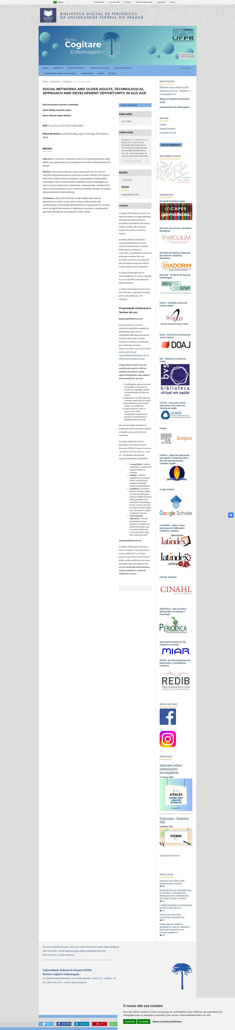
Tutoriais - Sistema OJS (174, 820)
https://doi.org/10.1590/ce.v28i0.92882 (65, 125)
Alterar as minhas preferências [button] (167, 1021)
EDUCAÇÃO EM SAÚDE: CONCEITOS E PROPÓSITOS (172, 916)
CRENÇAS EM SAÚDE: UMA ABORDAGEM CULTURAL (172, 882)
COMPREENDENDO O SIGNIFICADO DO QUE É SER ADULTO (176, 906)
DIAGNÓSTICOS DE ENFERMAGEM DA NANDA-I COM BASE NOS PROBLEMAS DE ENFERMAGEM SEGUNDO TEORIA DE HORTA (175, 894)
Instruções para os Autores (60, 73)
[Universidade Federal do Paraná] (176, 90)
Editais (112, 73)
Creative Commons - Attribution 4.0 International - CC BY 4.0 (135, 451)
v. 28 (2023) (66, 82)
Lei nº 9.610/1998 (127, 279)
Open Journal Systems (170, 855)
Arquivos (58, 68)
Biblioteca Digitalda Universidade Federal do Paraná (102, 15)
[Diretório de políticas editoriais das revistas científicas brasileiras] (176, 265)
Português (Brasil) (168, 132)
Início (46, 82)
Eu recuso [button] (143, 1021)
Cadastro (188, 30)
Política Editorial (100, 68)
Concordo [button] (130, 1021)
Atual (46, 68)
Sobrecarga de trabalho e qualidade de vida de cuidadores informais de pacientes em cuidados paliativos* (175, 928)
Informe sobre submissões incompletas (171, 769)
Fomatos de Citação (132, 161)
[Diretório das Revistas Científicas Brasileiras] (176, 238)
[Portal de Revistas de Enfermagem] (176, 287)
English (163, 124)
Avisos (100, 73)
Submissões (87, 73)
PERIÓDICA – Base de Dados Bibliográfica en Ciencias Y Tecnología (173, 612)
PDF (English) (130, 105)
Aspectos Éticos (122, 68)
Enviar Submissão (170, 145)
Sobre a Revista (76, 68)
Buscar (186, 68)
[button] (46, 1024)
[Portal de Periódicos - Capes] (176, 211)
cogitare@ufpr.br (111, 947)
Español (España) (167, 128)
